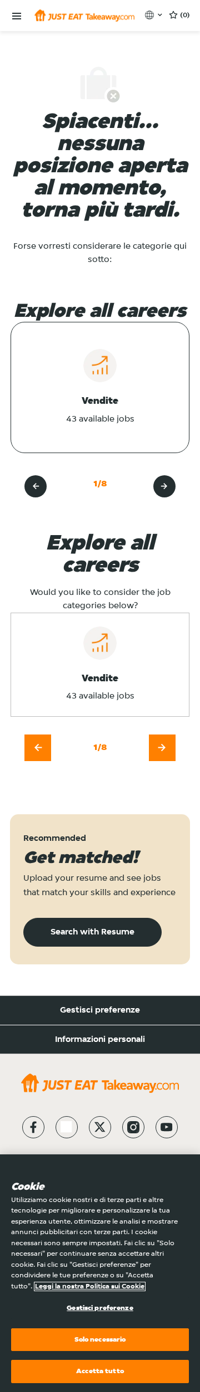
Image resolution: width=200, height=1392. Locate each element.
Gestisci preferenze (100, 1010)
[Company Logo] (84, 15)
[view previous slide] (35, 486)
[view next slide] (164, 486)
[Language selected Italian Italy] (154, 15)
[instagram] (133, 1127)
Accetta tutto (100, 1371)
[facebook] (33, 1127)
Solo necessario (100, 1339)
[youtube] (167, 1127)
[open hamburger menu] (16, 16)
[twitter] (100, 1127)
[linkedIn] (67, 1127)
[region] (100, 1273)
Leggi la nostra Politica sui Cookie (89, 1286)
